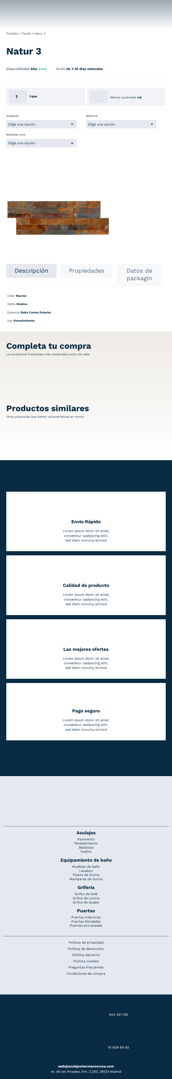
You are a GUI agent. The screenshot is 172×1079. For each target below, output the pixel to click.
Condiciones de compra (86, 974)
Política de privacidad (86, 942)
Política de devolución (86, 949)
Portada (12, 33)
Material (92, 116)
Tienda (26, 33)
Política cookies (86, 961)
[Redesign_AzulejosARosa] (86, 790)
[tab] (31, 271)
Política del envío (86, 955)
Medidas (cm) (15, 134)
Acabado (12, 116)
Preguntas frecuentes (86, 967)
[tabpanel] (86, 310)
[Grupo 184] (13, 5)
